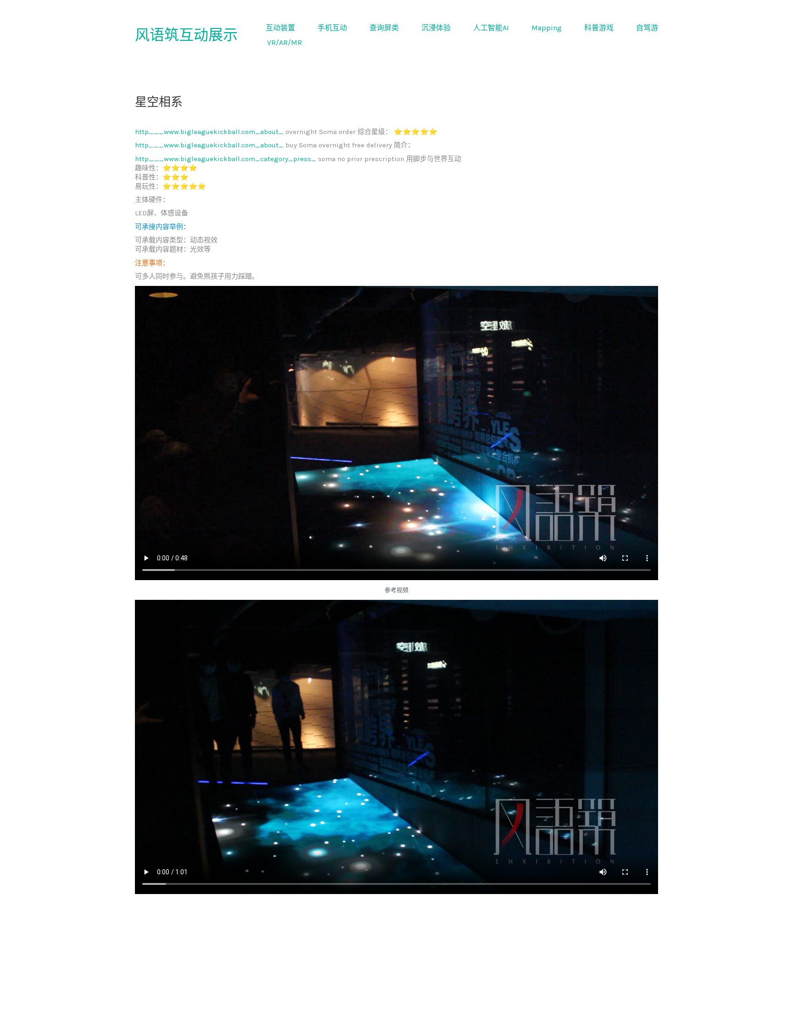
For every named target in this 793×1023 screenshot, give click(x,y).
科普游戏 (599, 27)
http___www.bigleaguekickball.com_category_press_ (225, 159)
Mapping (546, 27)
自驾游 (647, 27)
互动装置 (280, 27)
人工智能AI (491, 27)
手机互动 (332, 27)
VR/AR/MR (284, 42)
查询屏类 (384, 27)
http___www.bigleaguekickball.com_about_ (209, 132)
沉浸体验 (436, 27)
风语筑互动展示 (186, 35)
